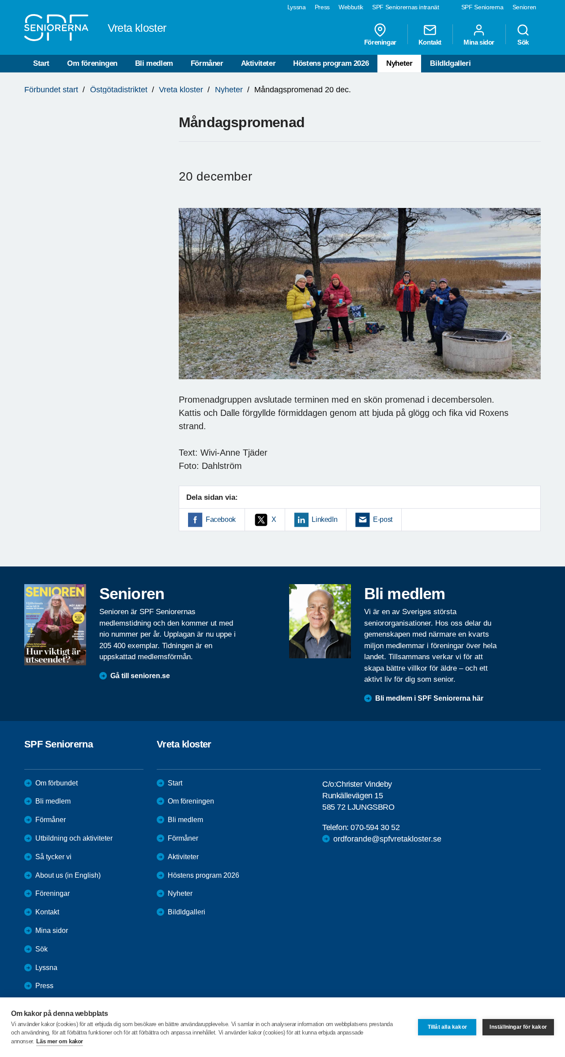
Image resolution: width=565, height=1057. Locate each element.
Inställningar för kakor (518, 1027)
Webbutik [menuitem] (351, 7)
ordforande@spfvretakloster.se (387, 838)
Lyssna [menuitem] (296, 7)
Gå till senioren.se (140, 676)
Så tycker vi (53, 857)
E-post (382, 519)
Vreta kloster (181, 90)
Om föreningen (92, 63)
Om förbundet (56, 783)
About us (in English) (68, 875)
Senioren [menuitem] (524, 7)
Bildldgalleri (450, 63)
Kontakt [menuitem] (429, 41)
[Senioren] (55, 624)
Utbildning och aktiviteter (74, 838)
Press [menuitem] (322, 7)
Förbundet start (51, 90)
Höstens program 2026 (331, 63)
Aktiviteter (258, 63)
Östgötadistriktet (118, 90)
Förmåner (207, 63)
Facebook (221, 519)
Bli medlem (154, 63)
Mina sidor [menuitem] (478, 41)
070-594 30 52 (374, 827)
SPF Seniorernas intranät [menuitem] (405, 7)
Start (41, 63)
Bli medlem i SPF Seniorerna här (429, 698)
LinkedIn (324, 519)
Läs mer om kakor (59, 1041)
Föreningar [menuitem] (380, 41)
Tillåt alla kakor (447, 1027)
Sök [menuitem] (523, 41)
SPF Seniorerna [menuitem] (482, 7)
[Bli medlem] (320, 621)
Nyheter (399, 63)
